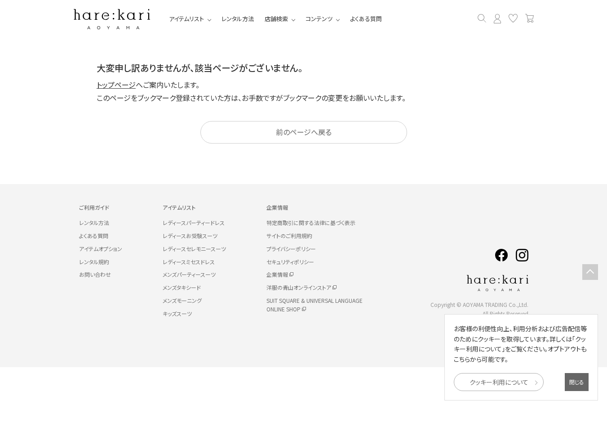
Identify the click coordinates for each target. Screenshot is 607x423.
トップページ (116, 84)
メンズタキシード (182, 287)
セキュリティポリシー (290, 262)
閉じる (576, 382)
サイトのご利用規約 (289, 235)
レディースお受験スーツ (190, 235)
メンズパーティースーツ (189, 274)
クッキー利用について (499, 382)
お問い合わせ (95, 274)
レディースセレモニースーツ (194, 248)
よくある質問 (366, 18)
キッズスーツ (177, 313)
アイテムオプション (100, 248)
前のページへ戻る (304, 131)
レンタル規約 (94, 262)
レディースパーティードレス (194, 222)
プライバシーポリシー (291, 248)
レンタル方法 (238, 18)
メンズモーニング (182, 300)
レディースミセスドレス (189, 262)
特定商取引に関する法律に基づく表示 (310, 222)
